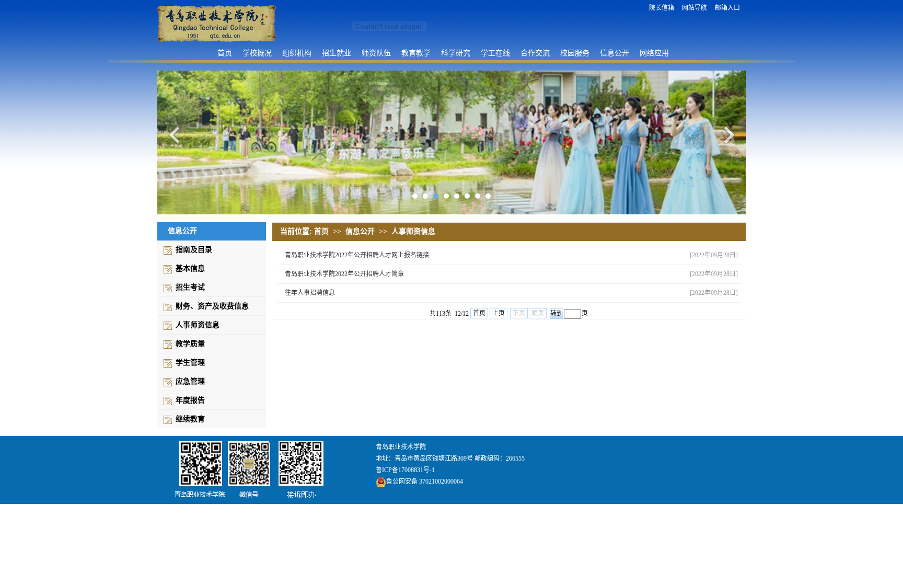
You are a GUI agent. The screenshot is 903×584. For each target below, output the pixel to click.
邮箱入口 (727, 8)
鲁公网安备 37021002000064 (424, 481)
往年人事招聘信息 (310, 292)
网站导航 (694, 8)
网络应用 (654, 53)
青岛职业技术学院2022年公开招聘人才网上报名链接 (357, 255)
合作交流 (535, 53)
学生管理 (190, 363)
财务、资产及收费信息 (212, 306)
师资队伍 (376, 53)
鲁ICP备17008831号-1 (405, 470)
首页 (224, 53)
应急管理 (190, 381)
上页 (498, 313)
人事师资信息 (197, 325)
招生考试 (190, 287)
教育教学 (416, 53)
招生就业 (336, 53)
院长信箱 (661, 8)
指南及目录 (194, 250)
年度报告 (190, 400)
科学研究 (455, 53)
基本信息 (190, 268)
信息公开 (614, 53)
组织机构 (296, 53)
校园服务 (574, 53)
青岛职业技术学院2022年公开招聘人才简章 (344, 274)
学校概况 (257, 53)
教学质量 (190, 344)
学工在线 (495, 53)
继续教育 (190, 419)
